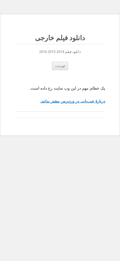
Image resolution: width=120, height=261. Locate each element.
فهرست (60, 66)
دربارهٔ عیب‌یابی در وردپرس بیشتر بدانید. (72, 101)
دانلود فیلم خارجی (60, 37)
